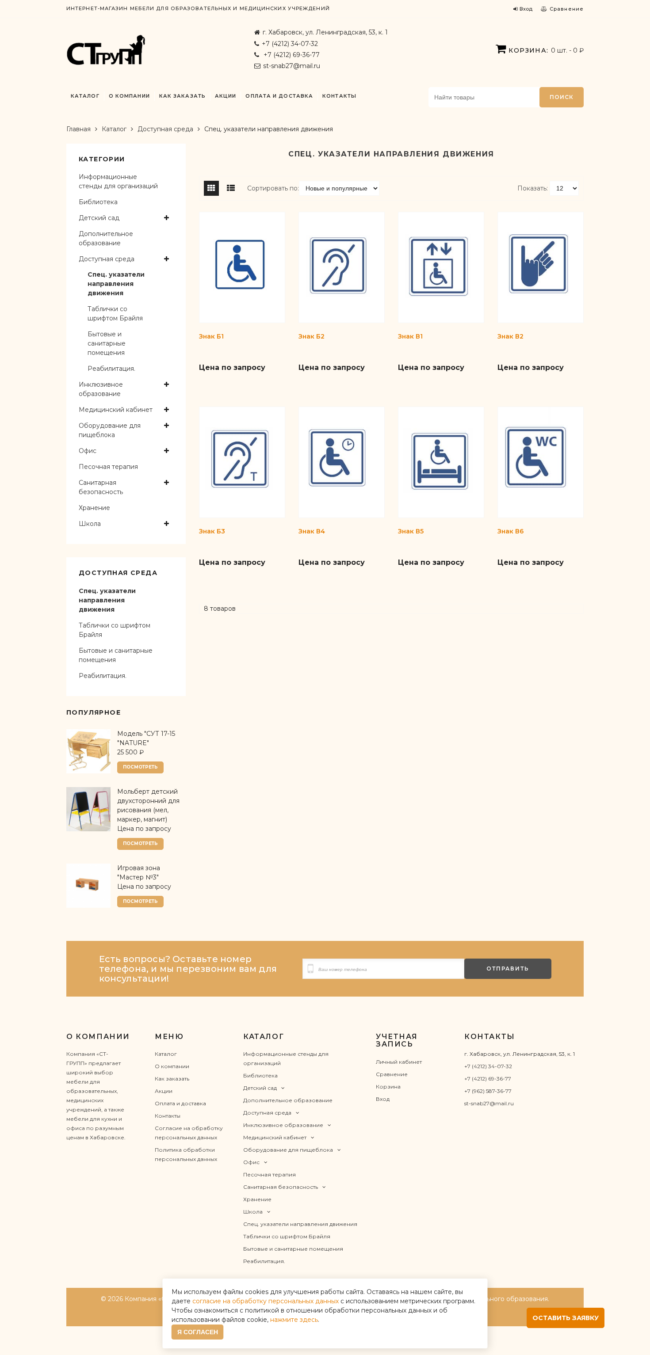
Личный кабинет (399, 1061)
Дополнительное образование (106, 238)
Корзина (388, 1086)
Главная (78, 129)
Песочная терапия (108, 467)
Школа (90, 524)
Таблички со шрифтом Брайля (115, 313)
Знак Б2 (311, 336)
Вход (383, 1099)
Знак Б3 (212, 531)
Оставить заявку (565, 1318)
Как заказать (182, 96)
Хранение (94, 508)
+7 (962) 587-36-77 (488, 1091)
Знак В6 (510, 531)
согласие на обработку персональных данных (265, 1301)
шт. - (546, 50)
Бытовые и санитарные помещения (107, 343)
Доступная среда (165, 129)
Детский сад (99, 218)
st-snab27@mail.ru (291, 66)
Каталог (85, 96)
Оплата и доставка (279, 96)
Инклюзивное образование (101, 389)
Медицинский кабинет (116, 410)
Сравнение (392, 1074)
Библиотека (98, 202)
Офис (87, 451)
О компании (129, 96)
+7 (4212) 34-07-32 (290, 44)
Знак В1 (410, 336)
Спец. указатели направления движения (116, 283)
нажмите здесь (294, 1320)
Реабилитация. (111, 369)
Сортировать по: (273, 188)
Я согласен (197, 1332)
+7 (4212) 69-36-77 (291, 55)
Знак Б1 (211, 336)
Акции (226, 96)
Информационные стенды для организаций (118, 181)
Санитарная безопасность (101, 487)
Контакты (339, 96)
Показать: (532, 188)
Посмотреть (140, 767)
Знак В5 (411, 531)
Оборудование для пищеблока (110, 430)
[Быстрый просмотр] (258, 386)
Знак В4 (311, 531)
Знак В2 (510, 336)
